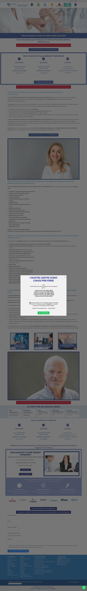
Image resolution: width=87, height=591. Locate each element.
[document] (43, 295)
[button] (64, 277)
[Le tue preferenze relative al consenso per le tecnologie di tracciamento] (85, 589)
